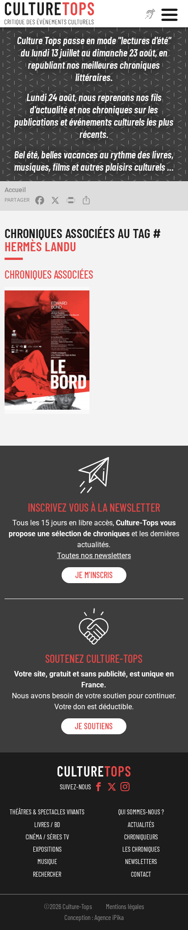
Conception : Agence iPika (94, 917)
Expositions (47, 849)
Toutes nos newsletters (94, 555)
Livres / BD (47, 824)
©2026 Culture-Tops (68, 906)
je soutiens (94, 726)
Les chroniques (141, 849)
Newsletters (141, 861)
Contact (141, 874)
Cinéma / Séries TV (47, 837)
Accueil (15, 189)
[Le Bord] (47, 350)
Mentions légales (125, 906)
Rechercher (47, 874)
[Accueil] (49, 13)
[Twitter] (111, 787)
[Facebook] (98, 787)
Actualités (141, 824)
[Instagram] (125, 787)
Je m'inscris (94, 575)
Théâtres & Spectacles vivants (47, 812)
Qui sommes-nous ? (141, 812)
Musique (47, 861)
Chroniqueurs (141, 837)
